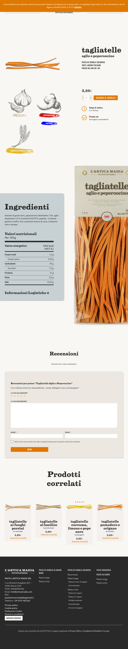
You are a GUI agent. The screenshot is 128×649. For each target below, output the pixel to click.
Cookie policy (11, 608)
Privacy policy (11, 605)
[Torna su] (8, 633)
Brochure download (13, 618)
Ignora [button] (78, 7)
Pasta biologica (104, 570)
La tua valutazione (19, 393)
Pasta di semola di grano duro (50, 571)
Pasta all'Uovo (103, 574)
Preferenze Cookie (13, 611)
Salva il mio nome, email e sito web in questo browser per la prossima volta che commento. (47, 442)
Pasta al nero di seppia (77, 582)
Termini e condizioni (14, 614)
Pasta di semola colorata (79, 570)
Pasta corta (44, 581)
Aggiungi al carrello (105, 97)
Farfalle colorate (75, 600)
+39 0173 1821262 (22, 601)
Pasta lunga (44, 578)
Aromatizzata (74, 585)
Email (68, 432)
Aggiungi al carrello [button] (18, 538)
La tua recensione (19, 401)
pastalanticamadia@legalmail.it (19, 598)
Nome (14, 432)
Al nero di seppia (75, 608)
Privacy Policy (75, 631)
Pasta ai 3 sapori (75, 597)
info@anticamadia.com (21, 592)
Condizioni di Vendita (92, 631)
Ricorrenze (73, 575)
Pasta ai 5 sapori (75, 593)
